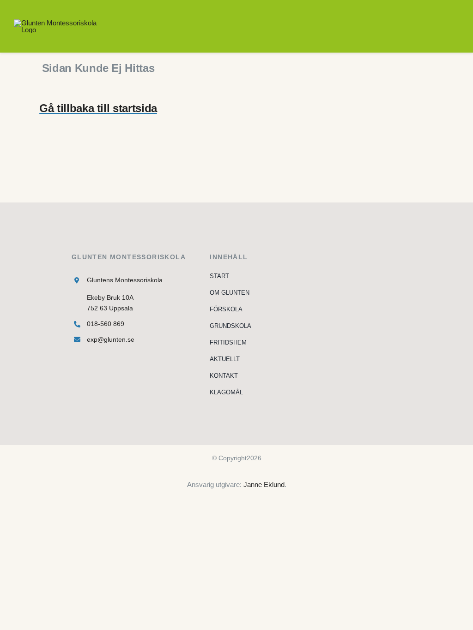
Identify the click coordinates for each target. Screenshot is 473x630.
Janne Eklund (264, 484)
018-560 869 (105, 323)
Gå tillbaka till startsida (98, 108)
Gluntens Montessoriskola (125, 280)
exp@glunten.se (110, 339)
